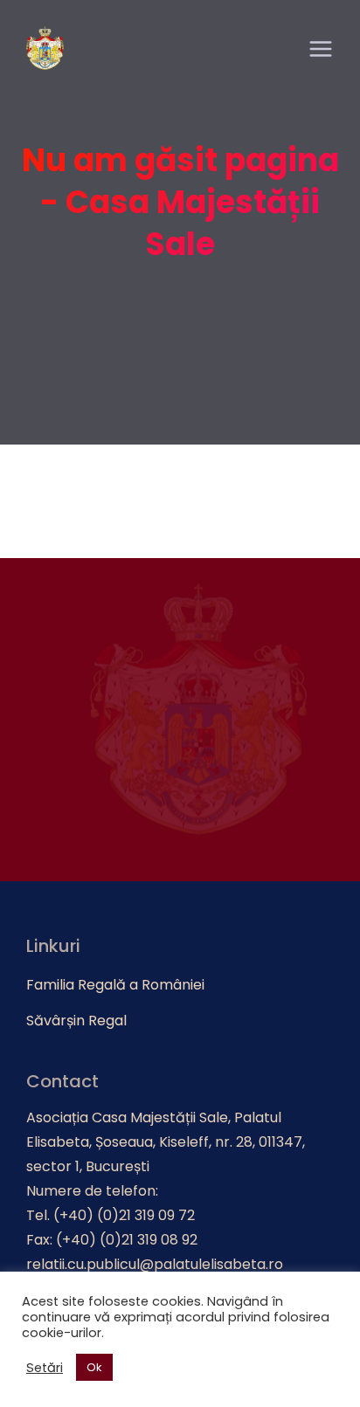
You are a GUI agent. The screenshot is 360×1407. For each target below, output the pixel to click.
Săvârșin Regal (76, 1020)
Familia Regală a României (115, 985)
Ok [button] (94, 1367)
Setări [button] (44, 1368)
